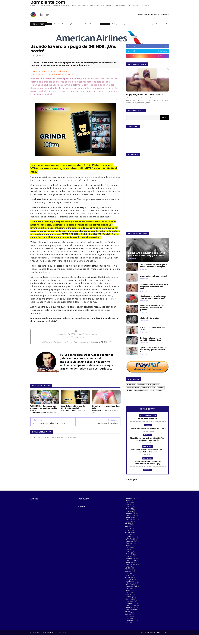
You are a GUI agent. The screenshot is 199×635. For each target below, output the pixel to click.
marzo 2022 (129, 530)
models (129, 390)
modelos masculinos (157, 390)
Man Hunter (131, 384)
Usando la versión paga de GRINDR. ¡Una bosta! (53, 74)
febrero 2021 (129, 555)
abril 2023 (128, 506)
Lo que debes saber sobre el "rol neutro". (50, 71)
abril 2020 (128, 574)
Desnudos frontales (144, 384)
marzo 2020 (129, 575)
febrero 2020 (129, 577)
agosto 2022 (129, 521)
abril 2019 (128, 596)
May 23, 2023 (102, 342)
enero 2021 (129, 557)
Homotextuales (152, 397)
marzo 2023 (129, 508)
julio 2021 (128, 545)
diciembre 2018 (130, 604)
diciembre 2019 (130, 581)
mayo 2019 (128, 594)
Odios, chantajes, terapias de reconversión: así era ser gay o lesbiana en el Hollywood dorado (118, 24)
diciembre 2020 (130, 559)
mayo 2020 (128, 572)
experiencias (77, 24)
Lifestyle (156, 384)
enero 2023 (129, 512)
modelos (161, 387)
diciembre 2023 (130, 499)
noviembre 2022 (130, 515)
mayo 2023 (128, 504)
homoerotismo (132, 400)
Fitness (142, 397)
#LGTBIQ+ (148, 425)
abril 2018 (128, 617)
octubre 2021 (129, 540)
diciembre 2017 (130, 620)
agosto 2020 (129, 566)
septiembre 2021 (131, 542)
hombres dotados (138, 394)
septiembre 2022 (131, 519)
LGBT (128, 394)
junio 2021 (128, 547)
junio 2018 (128, 613)
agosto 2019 (129, 589)
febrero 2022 (129, 532)
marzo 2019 (129, 598)
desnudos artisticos (141, 390)
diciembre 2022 (130, 514)
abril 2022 (128, 529)
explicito (158, 394)
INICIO (140, 15)
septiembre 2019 (131, 587)
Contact (166, 632)
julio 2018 (128, 611)
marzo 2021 (129, 553)
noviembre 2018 (130, 605)
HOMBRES (165, 15)
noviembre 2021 (130, 538)
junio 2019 (128, 592)
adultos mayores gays (148, 415)
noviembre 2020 (130, 560)
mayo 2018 (128, 615)
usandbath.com (93, 265)
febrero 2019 (129, 600)
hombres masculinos (149, 387)
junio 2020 (128, 570)
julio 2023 (128, 500)
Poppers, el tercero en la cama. (145, 94)
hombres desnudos (133, 387)
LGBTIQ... (149, 394)
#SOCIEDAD (162, 24)
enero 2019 (129, 602)
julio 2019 (128, 590)
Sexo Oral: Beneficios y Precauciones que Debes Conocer (47, 24)
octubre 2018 (129, 607)
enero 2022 (129, 534)
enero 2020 (129, 579)
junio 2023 (128, 502)
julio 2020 (128, 568)
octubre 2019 (129, 585)
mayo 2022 (128, 527)
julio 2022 (128, 523)
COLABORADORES (151, 15)
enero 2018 (129, 618)
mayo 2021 (128, 549)
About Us (150, 632)
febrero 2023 (129, 510)
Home (142, 632)
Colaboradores (132, 397)
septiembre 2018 (131, 609)
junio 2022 (128, 525)
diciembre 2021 (130, 536)
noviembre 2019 (130, 583)
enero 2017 (129, 622)
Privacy (158, 632)
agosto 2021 (129, 544)
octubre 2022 (129, 517)
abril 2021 (128, 551)
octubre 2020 (129, 562)
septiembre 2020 (131, 564)
